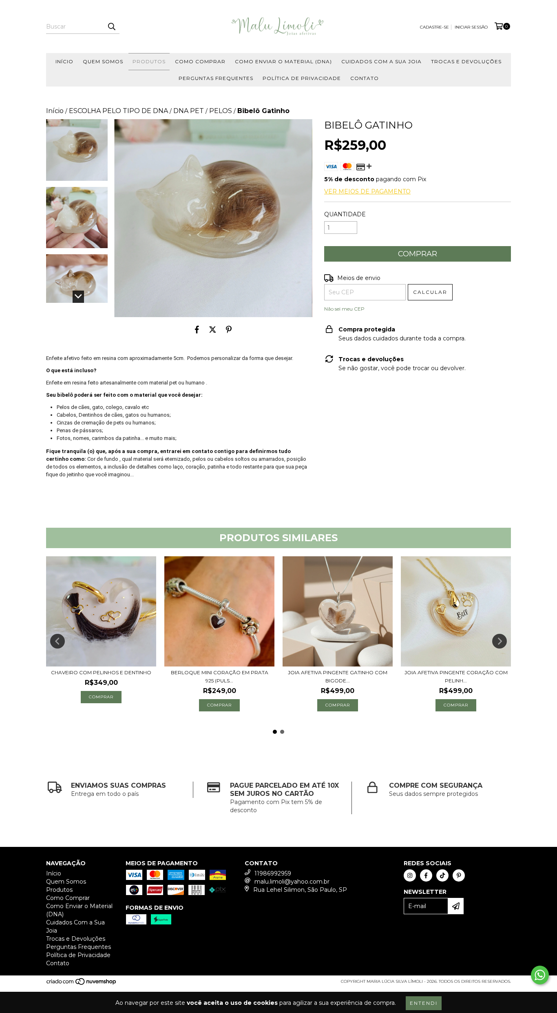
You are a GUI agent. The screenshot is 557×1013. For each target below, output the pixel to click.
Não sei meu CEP (344, 309)
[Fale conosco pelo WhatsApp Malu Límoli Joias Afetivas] (540, 975)
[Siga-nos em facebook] (426, 875)
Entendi (424, 1003)
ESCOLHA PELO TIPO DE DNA (118, 111)
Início (64, 61)
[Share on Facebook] (197, 329)
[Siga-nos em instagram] (410, 875)
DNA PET (188, 111)
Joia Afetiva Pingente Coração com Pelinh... (456, 676)
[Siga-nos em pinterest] (459, 875)
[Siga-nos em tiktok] (442, 875)
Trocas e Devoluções (466, 61)
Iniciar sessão (471, 27)
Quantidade (345, 214)
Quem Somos (103, 61)
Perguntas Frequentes (216, 78)
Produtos (149, 61)
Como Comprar (200, 61)
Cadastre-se (434, 27)
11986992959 (272, 873)
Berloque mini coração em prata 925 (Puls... (219, 676)
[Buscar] (111, 26)
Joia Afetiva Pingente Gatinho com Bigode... (337, 676)
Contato (364, 78)
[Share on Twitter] (213, 329)
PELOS (220, 111)
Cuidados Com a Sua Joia (381, 61)
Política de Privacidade (302, 78)
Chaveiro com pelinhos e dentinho (101, 672)
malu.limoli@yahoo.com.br (291, 881)
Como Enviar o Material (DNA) (283, 61)
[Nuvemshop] (81, 984)
